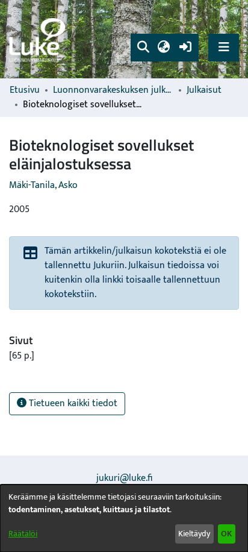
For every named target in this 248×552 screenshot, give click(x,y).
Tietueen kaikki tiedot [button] (71, 403)
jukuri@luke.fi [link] (124, 478)
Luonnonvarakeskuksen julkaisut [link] (113, 90)
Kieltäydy (194, 534)
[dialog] (124, 518)
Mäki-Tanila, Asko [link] (43, 185)
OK (226, 534)
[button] (142, 47)
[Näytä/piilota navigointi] (223, 47)
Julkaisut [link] (204, 90)
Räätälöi (22, 533)
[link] (39, 39)
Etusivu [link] (25, 90)
